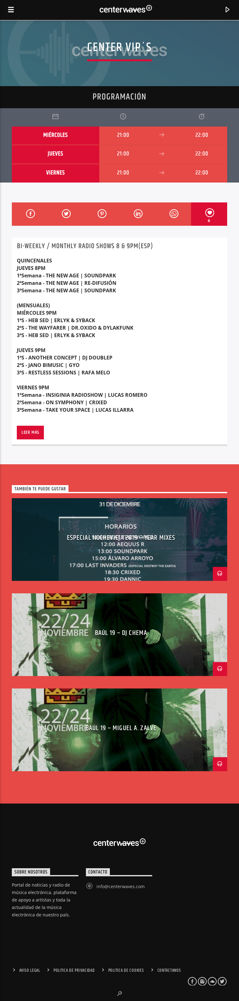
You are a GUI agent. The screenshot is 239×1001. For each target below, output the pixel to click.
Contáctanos (169, 970)
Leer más (30, 432)
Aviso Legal (29, 970)
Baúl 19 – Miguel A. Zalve (121, 728)
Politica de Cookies (126, 970)
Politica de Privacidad (74, 970)
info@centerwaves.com (120, 886)
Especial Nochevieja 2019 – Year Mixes (121, 537)
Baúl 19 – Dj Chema (121, 633)
